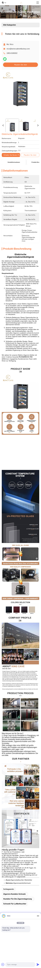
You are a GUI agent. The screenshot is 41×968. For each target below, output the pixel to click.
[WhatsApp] (5, 59)
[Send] (38, 964)
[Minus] (38, 916)
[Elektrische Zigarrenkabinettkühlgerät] (20, 94)
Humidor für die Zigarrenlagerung (17, 899)
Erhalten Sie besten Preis (12, 155)
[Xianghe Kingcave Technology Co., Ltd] (21, 2)
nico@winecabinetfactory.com (18, 49)
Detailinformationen (14, 162)
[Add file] (2, 964)
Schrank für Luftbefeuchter (14, 904)
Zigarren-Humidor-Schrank (14, 894)
